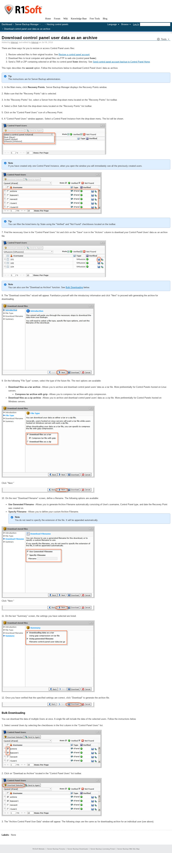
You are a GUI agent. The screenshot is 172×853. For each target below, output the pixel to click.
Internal (14, 42)
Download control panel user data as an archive (49, 37)
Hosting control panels (57, 24)
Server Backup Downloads (77, 849)
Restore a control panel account (74, 54)
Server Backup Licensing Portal (102, 849)
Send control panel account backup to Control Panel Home (121, 61)
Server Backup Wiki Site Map (128, 849)
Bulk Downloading (74, 287)
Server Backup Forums (56, 849)
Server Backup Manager (27, 24)
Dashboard (7, 24)
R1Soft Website (39, 849)
